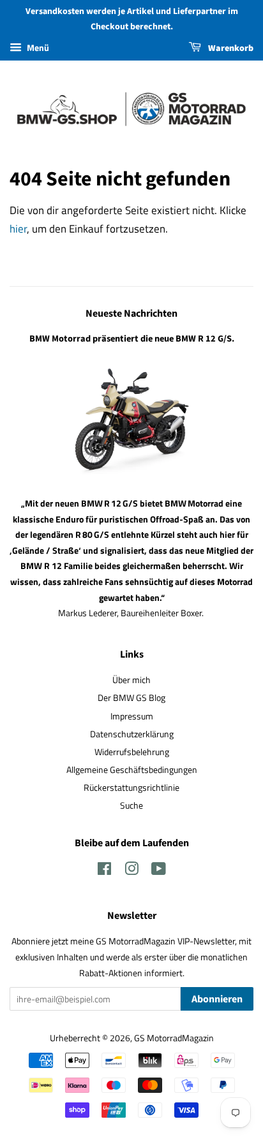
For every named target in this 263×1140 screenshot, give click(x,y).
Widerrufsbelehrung (131, 752)
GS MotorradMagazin (174, 1038)
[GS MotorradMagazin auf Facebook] (104, 871)
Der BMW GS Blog (131, 698)
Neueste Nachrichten (131, 314)
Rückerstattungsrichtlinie (131, 788)
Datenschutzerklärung (132, 734)
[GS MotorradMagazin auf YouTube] (158, 871)
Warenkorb (229, 48)
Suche (131, 805)
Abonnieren (217, 999)
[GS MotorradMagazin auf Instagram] (131, 871)
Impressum (131, 716)
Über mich (131, 680)
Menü (37, 47)
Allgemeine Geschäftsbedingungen (131, 770)
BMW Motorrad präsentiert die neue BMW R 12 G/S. (131, 338)
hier (18, 228)
